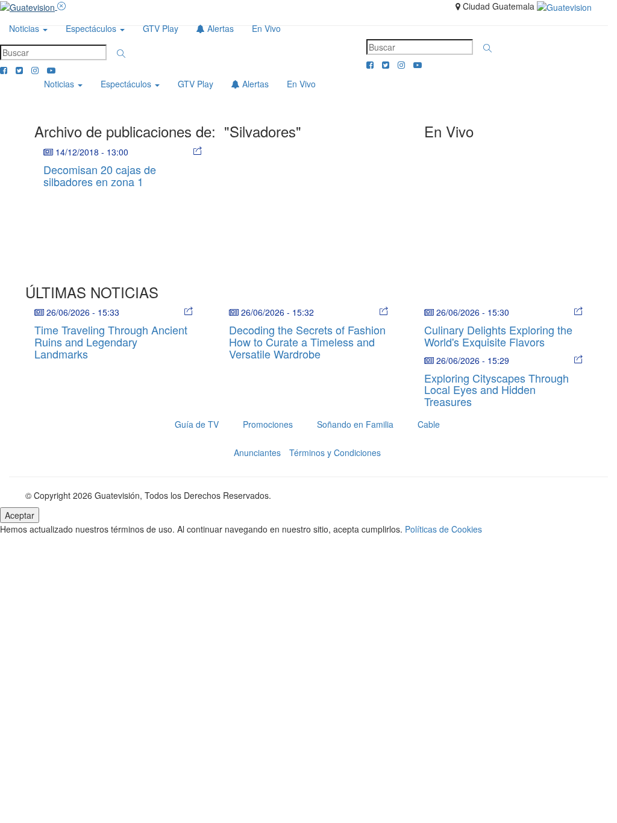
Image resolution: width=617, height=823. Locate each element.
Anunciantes (257, 452)
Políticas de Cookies (443, 529)
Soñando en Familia (355, 424)
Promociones (268, 424)
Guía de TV (197, 424)
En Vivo (266, 28)
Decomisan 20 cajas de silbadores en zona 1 (99, 175)
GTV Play (160, 28)
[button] (121, 53)
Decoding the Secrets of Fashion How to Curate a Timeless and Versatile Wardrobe (307, 341)
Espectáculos (92, 28)
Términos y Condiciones (335, 452)
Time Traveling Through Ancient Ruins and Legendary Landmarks (110, 341)
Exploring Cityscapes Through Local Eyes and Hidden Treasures (496, 390)
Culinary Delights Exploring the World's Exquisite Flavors (498, 335)
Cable (429, 424)
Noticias (25, 28)
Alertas (219, 28)
